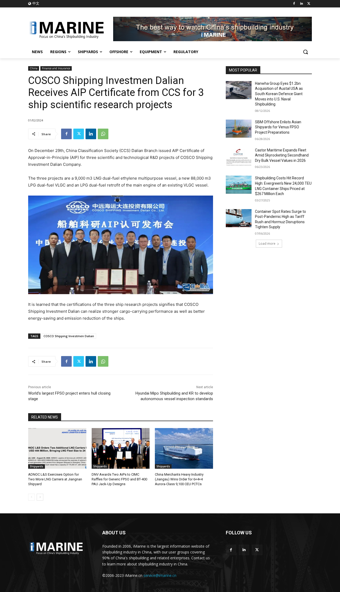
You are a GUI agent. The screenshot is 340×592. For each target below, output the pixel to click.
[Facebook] (294, 4)
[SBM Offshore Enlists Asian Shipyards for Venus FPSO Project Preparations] (239, 129)
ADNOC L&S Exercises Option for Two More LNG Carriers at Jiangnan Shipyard (55, 479)
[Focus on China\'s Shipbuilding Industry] (70, 29)
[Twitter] (309, 4)
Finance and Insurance (56, 68)
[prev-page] (31, 497)
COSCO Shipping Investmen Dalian (69, 336)
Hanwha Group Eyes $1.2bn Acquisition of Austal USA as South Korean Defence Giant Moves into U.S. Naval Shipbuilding (279, 93)
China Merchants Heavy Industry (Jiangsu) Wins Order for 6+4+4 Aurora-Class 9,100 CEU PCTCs (179, 479)
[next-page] (40, 497)
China (33, 68)
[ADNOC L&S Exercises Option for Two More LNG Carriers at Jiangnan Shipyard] (57, 448)
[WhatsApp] (103, 134)
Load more (267, 243)
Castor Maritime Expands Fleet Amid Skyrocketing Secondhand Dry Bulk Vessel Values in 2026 (282, 155)
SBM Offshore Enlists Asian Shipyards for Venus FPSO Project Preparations (278, 127)
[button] (305, 51)
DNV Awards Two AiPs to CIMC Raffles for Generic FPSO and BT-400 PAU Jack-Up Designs (119, 479)
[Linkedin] (301, 4)
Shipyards (36, 466)
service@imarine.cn (159, 575)
